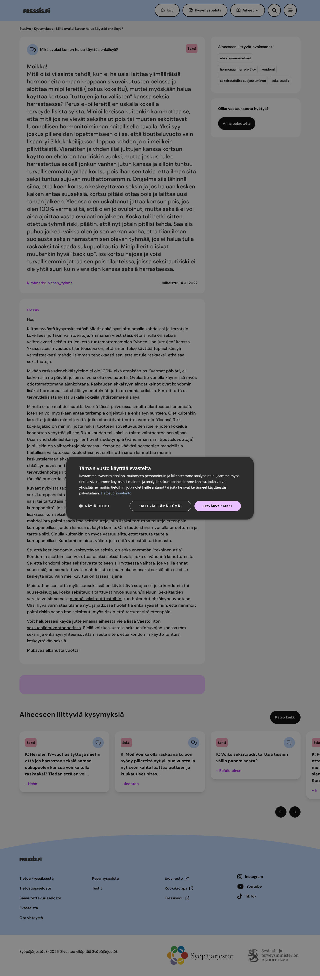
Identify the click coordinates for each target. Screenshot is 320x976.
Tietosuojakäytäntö (116, 493)
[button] (94, 506)
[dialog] (160, 487)
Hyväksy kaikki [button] (217, 506)
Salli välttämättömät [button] (160, 506)
